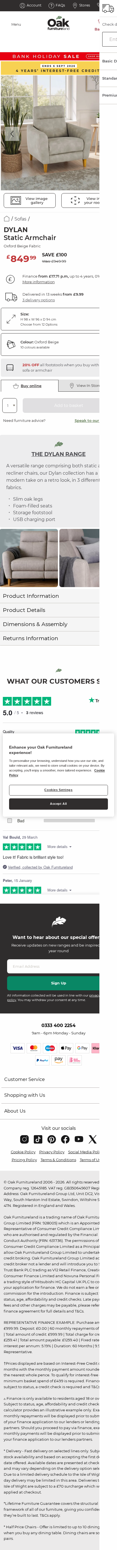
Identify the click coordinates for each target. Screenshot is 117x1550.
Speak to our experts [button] (94, 420)
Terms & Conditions (58, 1159)
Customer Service (24, 1079)
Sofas (20, 219)
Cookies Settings (58, 790)
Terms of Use (91, 1159)
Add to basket (68, 405)
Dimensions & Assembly (35, 624)
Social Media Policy (86, 1152)
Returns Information (30, 638)
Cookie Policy (23, 1152)
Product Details (24, 610)
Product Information (31, 596)
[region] (58, 775)
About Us (15, 1111)
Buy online (31, 385)
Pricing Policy (24, 1159)
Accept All (58, 803)
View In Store (89, 385)
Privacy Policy (51, 1152)
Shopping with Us (24, 1095)
